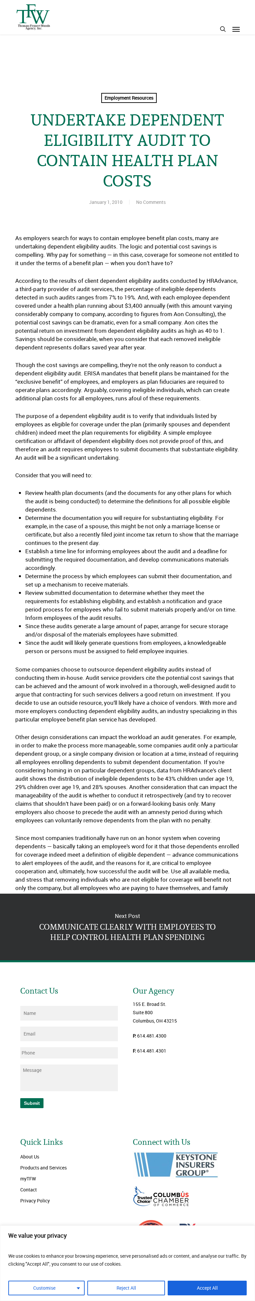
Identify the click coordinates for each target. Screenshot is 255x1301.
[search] (222, 29)
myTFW (28, 1178)
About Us (29, 1156)
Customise (44, 1288)
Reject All (126, 1288)
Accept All (207, 1288)
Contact (28, 1189)
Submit (32, 1103)
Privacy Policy (35, 1200)
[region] (127, 1263)
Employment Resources (129, 98)
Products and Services (43, 1167)
